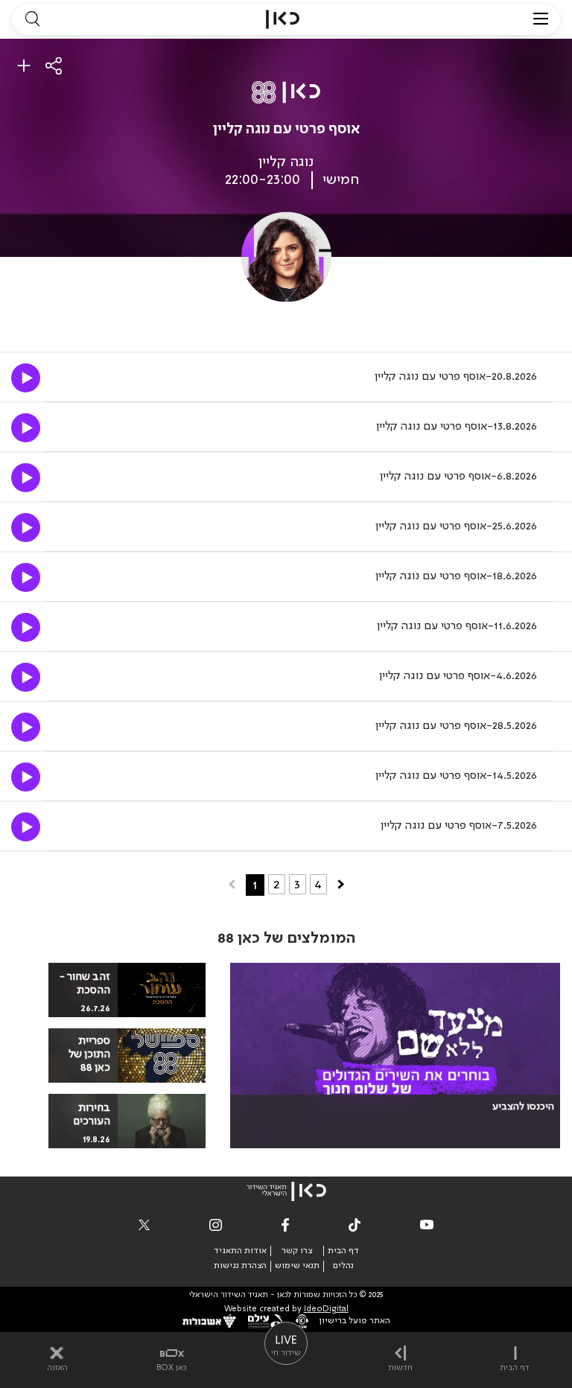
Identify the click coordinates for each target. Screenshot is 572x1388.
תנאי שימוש (297, 1265)
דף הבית (343, 1251)
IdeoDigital (326, 1309)
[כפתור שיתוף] (54, 66)
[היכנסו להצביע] (395, 1055)
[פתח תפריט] (541, 19)
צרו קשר (297, 1251)
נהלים (343, 1265)
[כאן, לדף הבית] (282, 19)
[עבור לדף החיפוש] (32, 19)
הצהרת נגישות (240, 1265)
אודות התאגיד (240, 1251)
